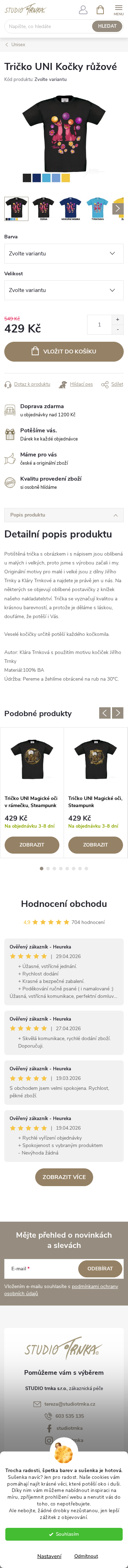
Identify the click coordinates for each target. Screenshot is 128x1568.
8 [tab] (86, 868)
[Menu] (118, 9)
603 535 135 (69, 1416)
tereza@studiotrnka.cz (69, 1404)
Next (117, 713)
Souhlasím (67, 1534)
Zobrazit (32, 845)
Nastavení (49, 1556)
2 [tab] (48, 868)
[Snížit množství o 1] (117, 329)
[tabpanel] (32, 793)
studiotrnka (70, 1428)
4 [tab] (61, 868)
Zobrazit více (64, 1177)
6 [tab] (73, 868)
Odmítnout (86, 1556)
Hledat (107, 26)
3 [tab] (54, 868)
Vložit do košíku (69, 352)
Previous (105, 713)
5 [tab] (67, 868)
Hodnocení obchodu (64, 904)
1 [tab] (41, 868)
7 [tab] (80, 868)
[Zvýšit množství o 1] (117, 320)
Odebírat (100, 1268)
